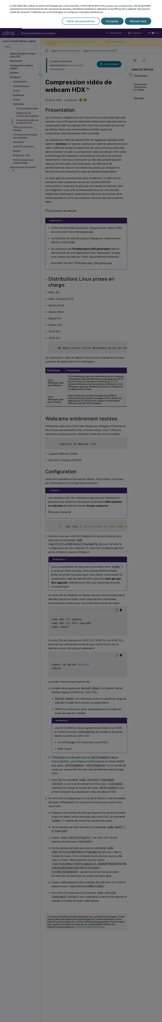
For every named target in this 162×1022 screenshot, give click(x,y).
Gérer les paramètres (81, 21)
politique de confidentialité (119, 5)
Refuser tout (138, 21)
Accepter (112, 21)
